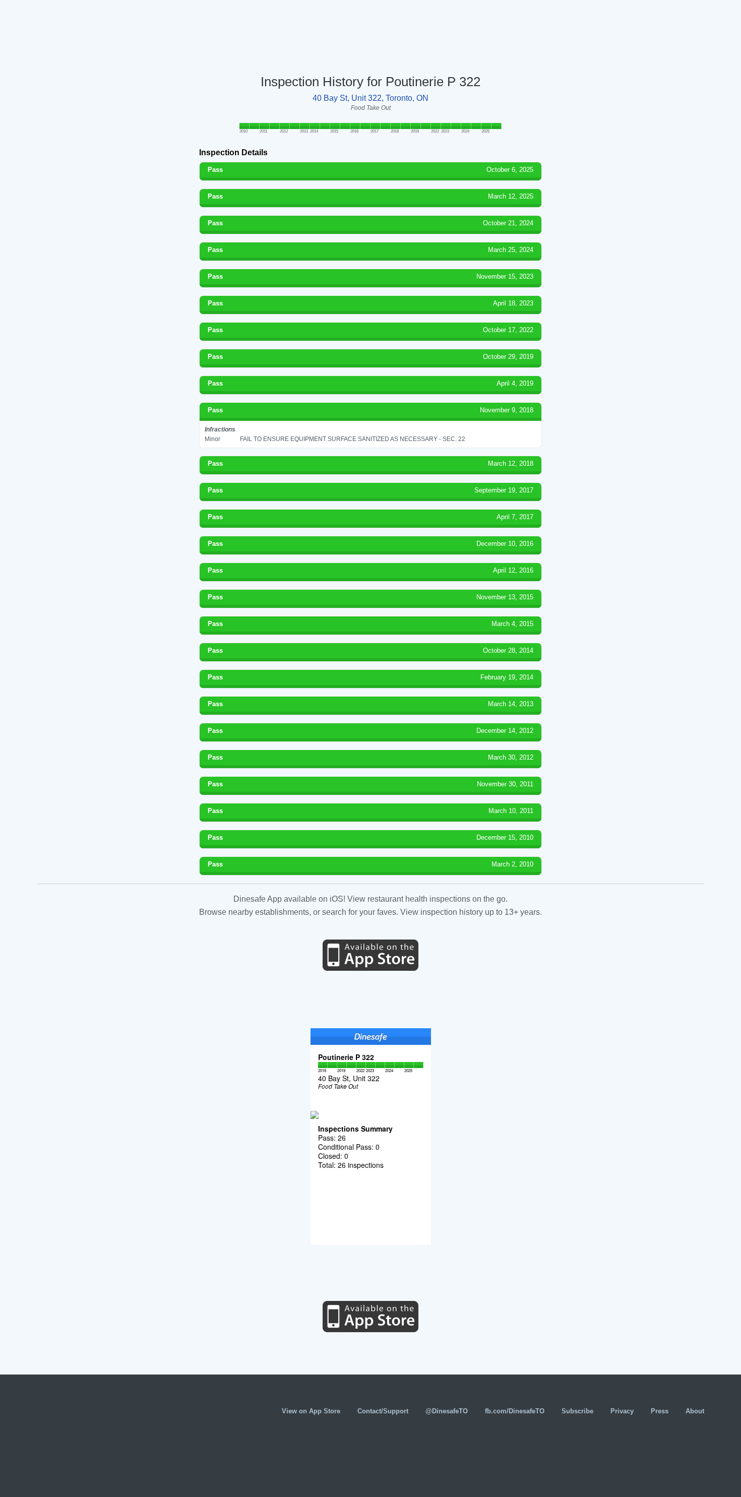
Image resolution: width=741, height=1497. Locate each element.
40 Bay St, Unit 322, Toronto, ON (370, 98)
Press (659, 1411)
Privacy (622, 1411)
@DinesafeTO (446, 1411)
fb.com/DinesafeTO (514, 1411)
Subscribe (577, 1411)
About (695, 1411)
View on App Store (311, 1411)
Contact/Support (382, 1411)
